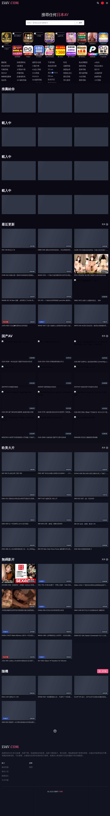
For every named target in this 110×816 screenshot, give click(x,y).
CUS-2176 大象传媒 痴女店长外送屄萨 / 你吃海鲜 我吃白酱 (58, 412)
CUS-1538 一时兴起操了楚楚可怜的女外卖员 (17, 361)
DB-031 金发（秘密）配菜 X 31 (85, 524)
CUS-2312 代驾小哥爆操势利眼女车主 (51, 361)
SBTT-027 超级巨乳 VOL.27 (47, 498)
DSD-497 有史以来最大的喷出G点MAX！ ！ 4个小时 (56, 473)
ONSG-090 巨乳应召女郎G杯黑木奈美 (51, 610)
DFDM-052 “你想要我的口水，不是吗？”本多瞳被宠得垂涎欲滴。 (60, 697)
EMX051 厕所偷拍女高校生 (47, 387)
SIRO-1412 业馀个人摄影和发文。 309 (87, 300)
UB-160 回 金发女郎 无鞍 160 (12, 473)
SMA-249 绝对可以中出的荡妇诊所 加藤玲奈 (89, 610)
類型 (31, 767)
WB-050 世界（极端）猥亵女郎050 (50, 524)
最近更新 (5, 767)
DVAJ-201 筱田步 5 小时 (10, 697)
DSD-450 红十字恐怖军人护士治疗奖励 (15, 524)
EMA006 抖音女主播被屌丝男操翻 (85, 437)
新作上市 (5, 771)
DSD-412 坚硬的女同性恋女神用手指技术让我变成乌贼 (20, 498)
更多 (104, 224)
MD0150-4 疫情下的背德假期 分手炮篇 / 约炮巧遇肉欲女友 (22, 437)
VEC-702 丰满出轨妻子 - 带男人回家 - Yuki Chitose (55, 585)
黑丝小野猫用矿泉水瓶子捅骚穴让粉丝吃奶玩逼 (90, 275)
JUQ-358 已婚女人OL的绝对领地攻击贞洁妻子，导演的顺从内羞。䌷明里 (26, 661)
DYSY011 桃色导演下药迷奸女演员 (86, 387)
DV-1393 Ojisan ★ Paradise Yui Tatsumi (52, 661)
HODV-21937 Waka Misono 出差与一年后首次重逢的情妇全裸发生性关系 (27, 635)
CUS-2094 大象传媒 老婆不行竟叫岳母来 (52, 437)
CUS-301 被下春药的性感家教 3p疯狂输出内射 (18, 412)
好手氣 (104, 671)
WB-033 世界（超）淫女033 (84, 498)
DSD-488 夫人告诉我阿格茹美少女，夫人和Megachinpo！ (22, 549)
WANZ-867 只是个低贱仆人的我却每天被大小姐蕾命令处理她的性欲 (61, 325)
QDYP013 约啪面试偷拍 (10, 387)
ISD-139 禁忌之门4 (8, 250)
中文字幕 (5, 780)
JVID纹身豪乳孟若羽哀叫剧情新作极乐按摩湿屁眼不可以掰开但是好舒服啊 (27, 610)
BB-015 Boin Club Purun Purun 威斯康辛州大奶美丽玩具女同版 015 (61, 549)
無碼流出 (5, 776)
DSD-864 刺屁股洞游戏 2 (83, 549)
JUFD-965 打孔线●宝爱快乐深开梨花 (15, 325)
